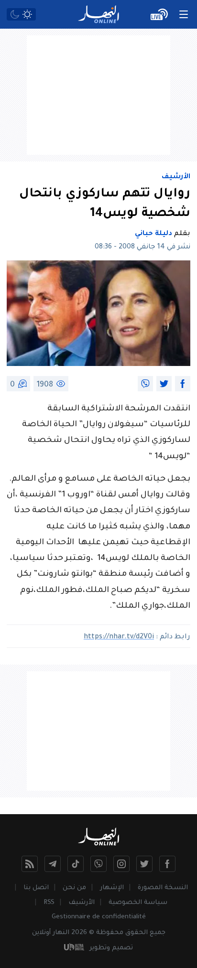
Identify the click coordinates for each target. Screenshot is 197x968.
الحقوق (136, 932)
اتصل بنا (36, 888)
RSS (49, 902)
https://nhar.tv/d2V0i (119, 637)
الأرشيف (176, 177)
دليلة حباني (153, 234)
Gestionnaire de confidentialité (99, 917)
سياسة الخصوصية (138, 902)
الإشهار (112, 888)
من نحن (74, 888)
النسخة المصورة (163, 888)
